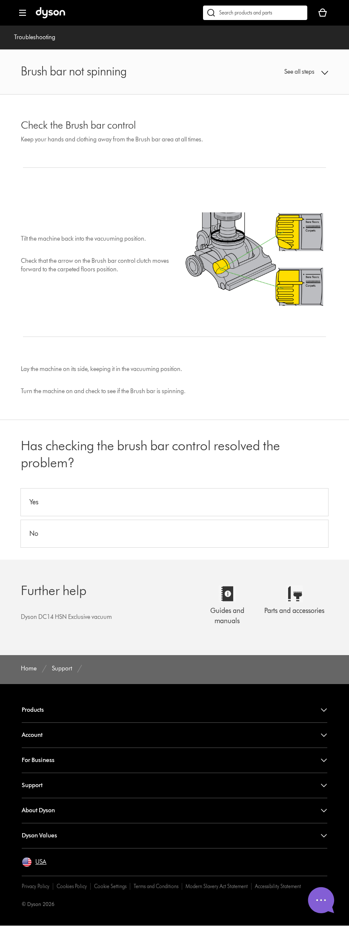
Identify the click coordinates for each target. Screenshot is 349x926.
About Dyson (38, 810)
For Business (38, 760)
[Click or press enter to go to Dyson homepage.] (50, 16)
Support (32, 785)
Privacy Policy (35, 886)
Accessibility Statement (278, 886)
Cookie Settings (110, 886)
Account (32, 735)
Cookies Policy (72, 886)
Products (33, 709)
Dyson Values (39, 835)
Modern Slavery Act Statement (217, 886)
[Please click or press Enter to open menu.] (22, 12)
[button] (300, 72)
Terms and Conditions (156, 886)
